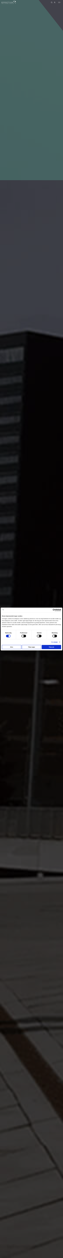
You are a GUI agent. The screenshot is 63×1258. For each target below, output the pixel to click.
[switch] (23, 636)
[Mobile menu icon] (59, 2)
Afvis (11, 647)
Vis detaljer (54, 642)
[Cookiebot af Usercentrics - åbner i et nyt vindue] (54, 610)
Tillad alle (51, 647)
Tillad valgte (31, 647)
